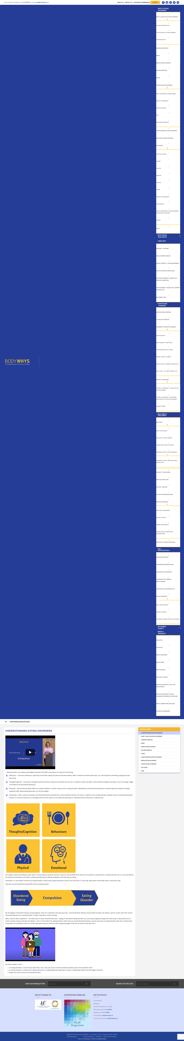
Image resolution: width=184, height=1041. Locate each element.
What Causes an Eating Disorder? (151, 736)
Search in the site (124, 984)
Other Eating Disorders (148, 764)
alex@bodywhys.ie (112, 1018)
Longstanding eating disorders (151, 757)
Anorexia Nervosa (147, 740)
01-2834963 (108, 1009)
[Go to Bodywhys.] (6, 722)
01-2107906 (106, 1012)
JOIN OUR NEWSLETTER (35, 984)
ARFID (143, 743)
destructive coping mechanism (34, 970)
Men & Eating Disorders (148, 760)
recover (23, 972)
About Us (120, 2)
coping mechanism (57, 880)
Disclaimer (99, 1036)
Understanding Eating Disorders (152, 733)
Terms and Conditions (110, 1036)
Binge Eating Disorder (148, 747)
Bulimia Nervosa (146, 750)
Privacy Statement (88, 1036)
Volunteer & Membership (141, 2)
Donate (155, 2)
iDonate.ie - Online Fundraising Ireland (95, 1039)
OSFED (143, 753)
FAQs (142, 771)
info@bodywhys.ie (107, 1015)
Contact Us (128, 2)
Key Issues (144, 767)
